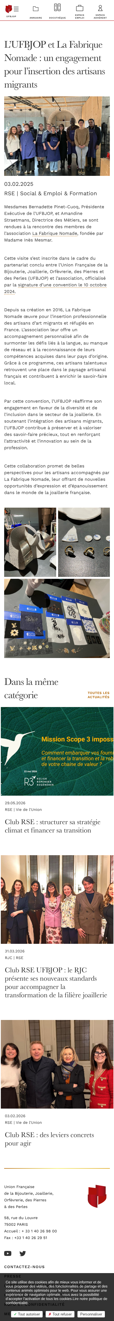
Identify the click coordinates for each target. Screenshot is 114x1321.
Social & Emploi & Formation (58, 193)
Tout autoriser (28, 1314)
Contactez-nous (24, 1267)
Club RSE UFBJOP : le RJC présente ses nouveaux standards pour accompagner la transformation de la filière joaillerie (56, 982)
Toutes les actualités (99, 695)
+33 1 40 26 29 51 (30, 1238)
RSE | (12, 193)
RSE (19, 958)
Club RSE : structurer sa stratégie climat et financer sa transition (53, 826)
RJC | (10, 958)
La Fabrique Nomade (54, 233)
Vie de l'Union (29, 810)
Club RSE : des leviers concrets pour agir (49, 1139)
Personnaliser (91, 1314)
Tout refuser (61, 1314)
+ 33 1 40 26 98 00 (39, 1231)
